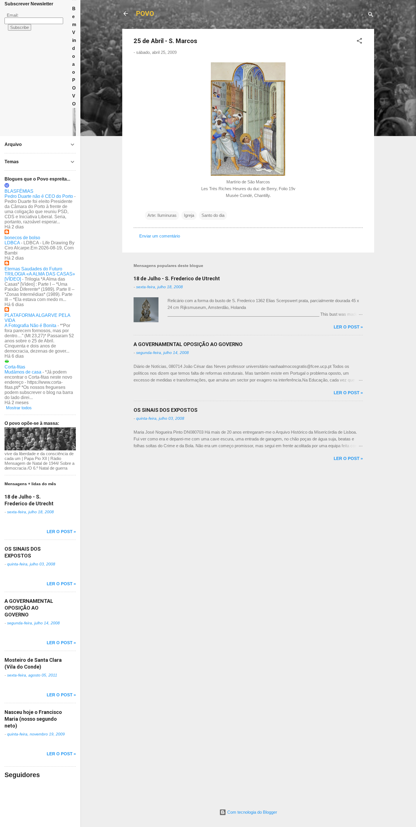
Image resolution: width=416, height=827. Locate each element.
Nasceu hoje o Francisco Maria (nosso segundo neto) (33, 719)
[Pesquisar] (370, 15)
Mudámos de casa (23, 372)
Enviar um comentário (159, 236)
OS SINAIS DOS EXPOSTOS (166, 410)
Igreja (189, 215)
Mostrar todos (19, 407)
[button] (359, 41)
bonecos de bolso (22, 237)
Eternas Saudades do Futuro (33, 268)
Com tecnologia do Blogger (251, 812)
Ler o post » (348, 327)
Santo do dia (212, 215)
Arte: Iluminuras (162, 215)
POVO (145, 14)
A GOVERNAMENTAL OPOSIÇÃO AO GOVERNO (188, 344)
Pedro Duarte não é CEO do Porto (39, 196)
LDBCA (12, 242)
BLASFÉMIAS (19, 191)
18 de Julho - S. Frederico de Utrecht (177, 278)
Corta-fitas (15, 366)
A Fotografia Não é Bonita (30, 325)
